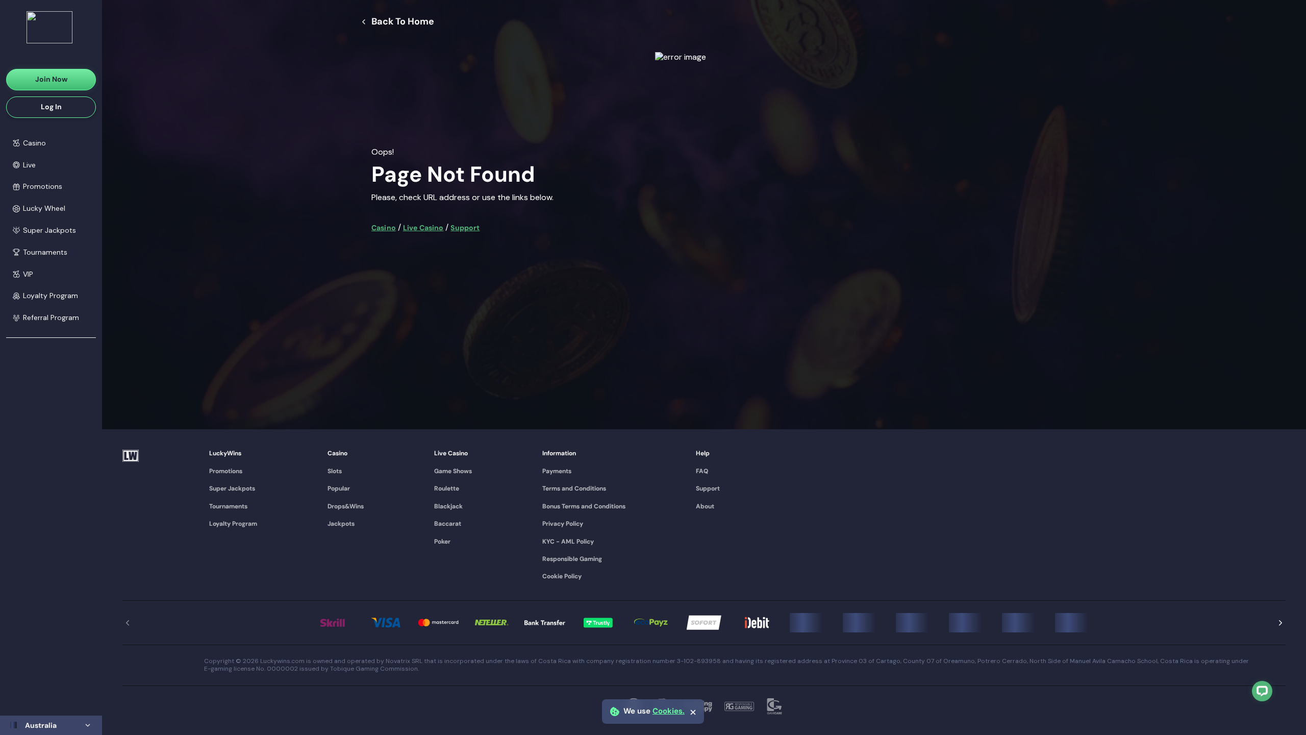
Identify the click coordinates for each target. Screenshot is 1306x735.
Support (465, 227)
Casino (383, 227)
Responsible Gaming (572, 558)
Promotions (225, 471)
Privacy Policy (562, 523)
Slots (335, 471)
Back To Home (402, 22)
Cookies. (668, 711)
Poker (442, 541)
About (705, 506)
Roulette (446, 488)
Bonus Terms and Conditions (583, 506)
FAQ (702, 471)
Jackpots (341, 523)
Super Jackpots (232, 488)
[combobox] (51, 725)
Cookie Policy (562, 576)
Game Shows (453, 471)
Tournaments (228, 506)
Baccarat (447, 523)
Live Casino (423, 227)
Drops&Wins (346, 506)
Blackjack (448, 506)
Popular (339, 488)
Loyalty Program (233, 523)
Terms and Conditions (574, 488)
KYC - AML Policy (568, 541)
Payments (556, 471)
